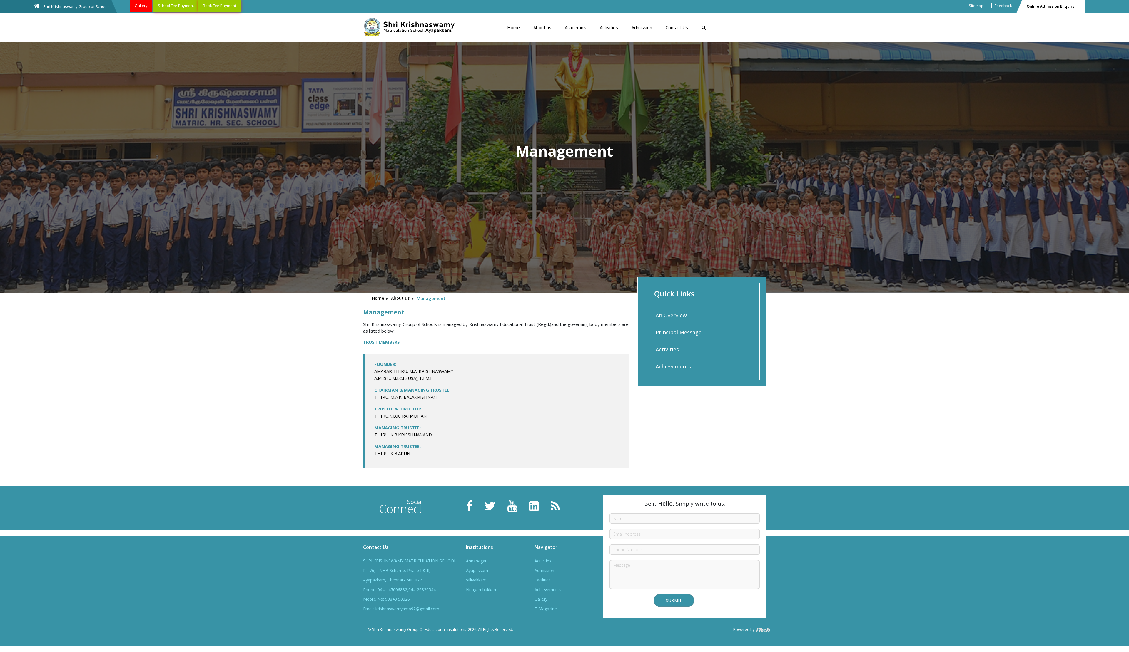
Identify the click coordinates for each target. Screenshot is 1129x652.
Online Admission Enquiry (1051, 6)
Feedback (1003, 5)
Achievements (673, 366)
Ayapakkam (477, 570)
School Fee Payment (176, 5)
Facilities (543, 580)
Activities (609, 27)
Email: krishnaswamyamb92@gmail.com (401, 608)
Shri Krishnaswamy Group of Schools (76, 6)
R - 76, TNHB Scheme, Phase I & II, (396, 570)
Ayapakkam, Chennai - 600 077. (393, 580)
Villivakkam (476, 580)
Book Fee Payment (219, 5)
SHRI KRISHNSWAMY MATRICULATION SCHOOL (409, 561)
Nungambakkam (481, 589)
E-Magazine (546, 608)
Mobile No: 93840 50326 (386, 599)
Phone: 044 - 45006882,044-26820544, (400, 589)
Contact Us (677, 27)
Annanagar (476, 561)
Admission (642, 27)
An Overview (671, 315)
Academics (575, 27)
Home (513, 27)
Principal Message (679, 332)
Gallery (141, 5)
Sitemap (976, 5)
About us (542, 27)
